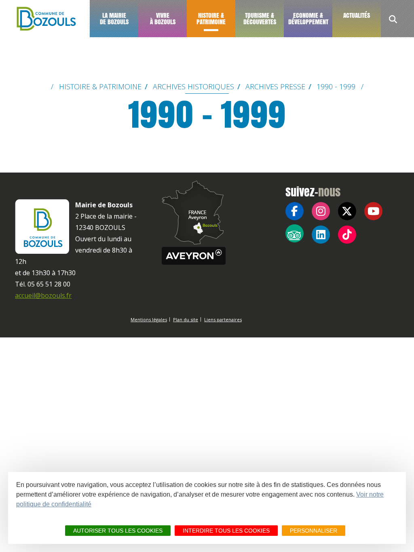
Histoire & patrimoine (211, 18)
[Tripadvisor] (294, 233)
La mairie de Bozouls (114, 18)
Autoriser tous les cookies (118, 530)
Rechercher (393, 20)
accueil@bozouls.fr (43, 295)
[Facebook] (294, 211)
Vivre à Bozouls (162, 18)
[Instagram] (321, 211)
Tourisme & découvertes (259, 18)
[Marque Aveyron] (194, 256)
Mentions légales (149, 319)
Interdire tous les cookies (226, 530)
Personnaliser (313, 530)
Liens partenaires (223, 319)
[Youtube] (373, 211)
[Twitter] (347, 211)
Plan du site (185, 319)
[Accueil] (45, 18)
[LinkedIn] (321, 234)
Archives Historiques (193, 86)
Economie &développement (308, 18)
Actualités (356, 15)
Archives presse (275, 86)
